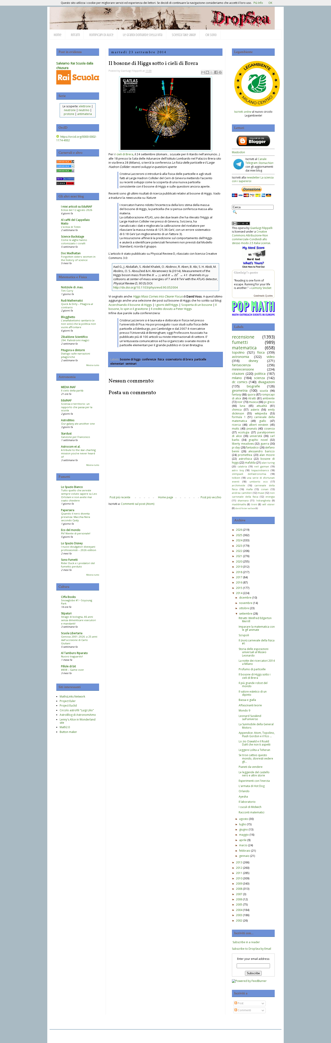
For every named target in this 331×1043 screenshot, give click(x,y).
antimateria (84, 114)
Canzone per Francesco (75, 437)
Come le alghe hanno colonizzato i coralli (74, 241)
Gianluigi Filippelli (261, 228)
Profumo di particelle (252, 669)
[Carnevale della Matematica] (65, 162)
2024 (239, 540)
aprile (243, 840)
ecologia (243, 432)
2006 (239, 899)
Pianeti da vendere (251, 767)
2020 (239, 561)
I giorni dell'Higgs (166, 305)
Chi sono (211, 35)
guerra (265, 444)
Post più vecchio (211, 497)
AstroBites (67, 420)
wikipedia (261, 413)
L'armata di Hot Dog (252, 786)
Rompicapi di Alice (101, 35)
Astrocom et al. (70, 446)
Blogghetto (68, 317)
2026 (239, 530)
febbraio (244, 851)
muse (261, 492)
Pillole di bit (68, 666)
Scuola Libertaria (71, 633)
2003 (239, 915)
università (256, 436)
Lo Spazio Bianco (72, 487)
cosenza (269, 428)
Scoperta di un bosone (196, 305)
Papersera (67, 510)
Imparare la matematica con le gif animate (257, 628)
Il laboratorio (247, 802)
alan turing (268, 462)
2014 (239, 593)
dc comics (239, 382)
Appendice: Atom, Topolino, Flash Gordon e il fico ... (257, 734)
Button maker (68, 732)
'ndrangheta (263, 500)
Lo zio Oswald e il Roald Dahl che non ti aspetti (254, 742)
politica (260, 373)
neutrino (84, 110)
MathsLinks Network (72, 696)
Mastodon (238, 152)
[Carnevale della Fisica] (65, 167)
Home (57, 35)
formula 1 (239, 417)
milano (237, 378)
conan (264, 489)
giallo (262, 421)
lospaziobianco (260, 470)
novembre (245, 603)
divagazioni (266, 382)
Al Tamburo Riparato (74, 653)
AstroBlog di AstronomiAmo (78, 715)
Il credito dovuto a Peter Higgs (171, 309)
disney (253, 361)
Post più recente (120, 497)
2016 (239, 582)
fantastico (252, 447)
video (271, 357)
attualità (261, 406)
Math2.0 (65, 727)
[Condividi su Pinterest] (220, 72)
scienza (259, 378)
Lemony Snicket (261, 288)
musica (253, 402)
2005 (239, 904)
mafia (249, 489)
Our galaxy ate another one (78, 423)
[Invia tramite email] (203, 72)
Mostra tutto (92, 365)
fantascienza (241, 365)
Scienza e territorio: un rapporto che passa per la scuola (76, 407)
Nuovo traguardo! (72, 656)
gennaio (244, 856)
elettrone (85, 106)
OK (270, 3)
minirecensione (243, 369)
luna (242, 406)
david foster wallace (245, 508)
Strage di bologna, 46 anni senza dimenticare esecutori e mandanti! (78, 620)
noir (240, 402)
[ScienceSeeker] (65, 184)
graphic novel (258, 440)
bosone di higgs (130, 359)
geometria (239, 390)
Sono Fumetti (69, 560)
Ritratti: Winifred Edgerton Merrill (255, 619)
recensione (243, 337)
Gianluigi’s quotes (246, 272)
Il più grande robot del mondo (253, 684)
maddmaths (239, 504)
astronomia (240, 357)
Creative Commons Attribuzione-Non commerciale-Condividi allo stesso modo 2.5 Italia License (251, 237)
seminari (130, 364)
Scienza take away (184, 35)
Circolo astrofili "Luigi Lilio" (77, 710)
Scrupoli (244, 635)
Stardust (66, 433)
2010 (239, 878)
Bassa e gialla (247, 700)
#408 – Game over (72, 669)
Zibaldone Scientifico (74, 337)
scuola (264, 391)
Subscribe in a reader (246, 942)
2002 (239, 920)
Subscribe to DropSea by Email (251, 949)
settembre (245, 613)
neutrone (70, 110)
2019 (239, 567)
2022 (239, 551)
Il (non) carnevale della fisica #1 (256, 641)
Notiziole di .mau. (72, 287)
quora (251, 394)
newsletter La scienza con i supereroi (253, 179)
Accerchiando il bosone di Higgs (130, 305)
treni (254, 504)
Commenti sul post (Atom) (137, 504)
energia (270, 496)
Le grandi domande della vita (142, 35)
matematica (244, 348)
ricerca (236, 425)
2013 (239, 862)
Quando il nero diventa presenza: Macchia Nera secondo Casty (75, 517)
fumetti (240, 342)
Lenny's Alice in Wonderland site (77, 721)
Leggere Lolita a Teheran (254, 750)
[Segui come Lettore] (253, 145)
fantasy (236, 394)
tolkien (236, 477)
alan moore (267, 455)
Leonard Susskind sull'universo (250, 717)
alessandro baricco (261, 451)
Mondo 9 (244, 710)
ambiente (269, 398)
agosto (243, 819)
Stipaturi (66, 613)
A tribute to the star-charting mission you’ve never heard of (78, 453)
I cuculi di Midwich (250, 807)
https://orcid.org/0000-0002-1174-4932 (76, 138)
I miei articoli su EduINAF (76, 206)
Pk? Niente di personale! (75, 533)
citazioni (238, 373)
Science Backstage (72, 236)
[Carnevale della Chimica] (65, 171)
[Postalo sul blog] (207, 72)
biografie (253, 386)
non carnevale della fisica (253, 494)
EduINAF (66, 400)
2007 (239, 894)
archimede (238, 485)
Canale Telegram (259, 161)
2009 (239, 883)
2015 (239, 588)
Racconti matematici (251, 812)
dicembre (245, 597)
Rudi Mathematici (72, 300)
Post (240, 1003)
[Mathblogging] (65, 179)
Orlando (244, 791)
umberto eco (258, 481)
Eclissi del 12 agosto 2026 (76, 210)
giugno (243, 829)
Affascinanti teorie (250, 705)
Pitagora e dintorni (73, 350)
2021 (239, 556)
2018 (239, 572)
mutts (235, 428)
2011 (239, 873)
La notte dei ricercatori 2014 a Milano (257, 662)
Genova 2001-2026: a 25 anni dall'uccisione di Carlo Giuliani (79, 640)
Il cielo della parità (72, 390)
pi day (236, 447)
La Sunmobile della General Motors (256, 725)
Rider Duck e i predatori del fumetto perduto (78, 564)
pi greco (269, 402)
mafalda (250, 462)
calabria (242, 466)
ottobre (244, 608)
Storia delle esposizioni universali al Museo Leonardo (253, 652)
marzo (243, 845)
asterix (255, 410)
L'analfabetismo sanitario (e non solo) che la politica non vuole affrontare (78, 324)
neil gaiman (261, 466)
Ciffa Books (68, 597)
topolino (238, 352)
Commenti (244, 1010)
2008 (239, 889)
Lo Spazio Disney (72, 543)
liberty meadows (243, 444)
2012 (239, 868)
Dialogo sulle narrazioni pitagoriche (75, 355)
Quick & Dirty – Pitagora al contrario (77, 305)
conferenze (149, 359)
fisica (161, 359)
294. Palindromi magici (75, 340)
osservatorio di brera (179, 359)
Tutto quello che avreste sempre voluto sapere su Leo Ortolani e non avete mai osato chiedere (79, 495)
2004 (239, 910)
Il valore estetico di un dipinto (253, 693)
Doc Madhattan (71, 253)
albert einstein (258, 425)
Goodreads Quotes (263, 295)
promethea (245, 455)
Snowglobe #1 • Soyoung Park (76, 602)
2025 (239, 535)
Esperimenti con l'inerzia (254, 781)
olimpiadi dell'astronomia (249, 474)
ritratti (252, 398)
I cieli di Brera (124, 154)
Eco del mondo (70, 530)
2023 (239, 546)
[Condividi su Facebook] (216, 72)
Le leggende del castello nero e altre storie (254, 773)
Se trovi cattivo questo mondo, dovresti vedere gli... (256, 758)
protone (69, 114)
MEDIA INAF (68, 387)
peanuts (252, 428)
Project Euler (68, 701)
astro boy (238, 470)
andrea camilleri (242, 492)
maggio (244, 835)
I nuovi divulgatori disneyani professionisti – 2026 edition (78, 548)
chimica (237, 410)
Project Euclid (68, 705)
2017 (239, 577)
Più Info (258, 3)
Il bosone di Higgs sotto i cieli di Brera (254, 675)
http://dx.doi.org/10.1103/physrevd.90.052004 (145, 287)
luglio (242, 824)
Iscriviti (242, 112)
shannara (243, 500)
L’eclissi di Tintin (71, 227)
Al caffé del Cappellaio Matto (75, 221)
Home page (165, 497)
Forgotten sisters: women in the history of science (78, 258)
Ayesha (243, 796)
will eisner (268, 504)
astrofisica (245, 459)
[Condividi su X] (211, 72)
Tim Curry (67, 290)
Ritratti (75, 35)
